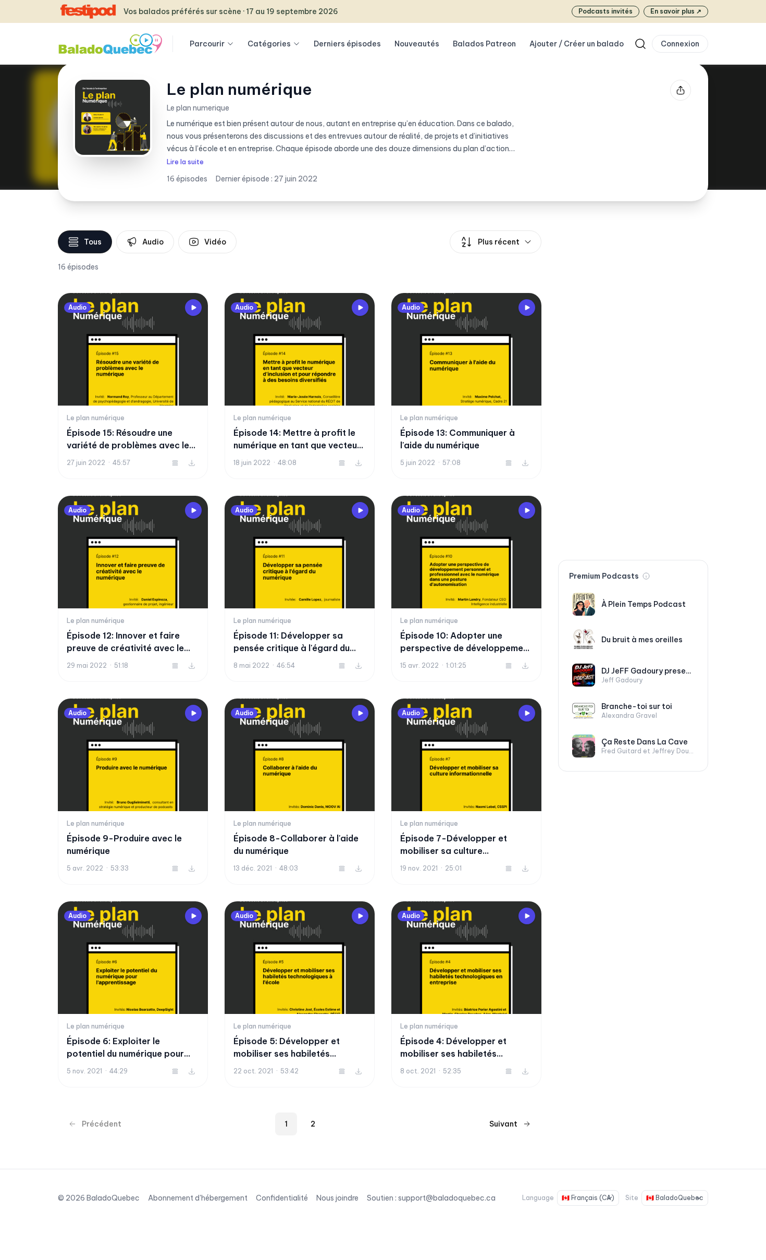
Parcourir (207, 43)
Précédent (101, 1124)
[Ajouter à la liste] (175, 463)
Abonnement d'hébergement (198, 1198)
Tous (93, 242)
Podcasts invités (605, 11)
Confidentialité (282, 1198)
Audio (153, 242)
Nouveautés (416, 43)
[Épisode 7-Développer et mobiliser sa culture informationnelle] (466, 792)
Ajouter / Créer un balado (576, 43)
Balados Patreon (484, 43)
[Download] (191, 463)
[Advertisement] (633, 386)
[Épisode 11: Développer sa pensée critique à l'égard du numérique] (300, 589)
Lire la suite (185, 162)
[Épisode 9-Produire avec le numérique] (133, 792)
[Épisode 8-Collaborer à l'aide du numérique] (300, 792)
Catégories (269, 43)
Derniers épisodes (347, 43)
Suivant (503, 1124)
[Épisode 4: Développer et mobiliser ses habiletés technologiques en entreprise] (466, 994)
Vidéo (215, 242)
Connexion (680, 43)
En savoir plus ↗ (675, 11)
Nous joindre (337, 1198)
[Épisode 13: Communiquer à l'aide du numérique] (466, 386)
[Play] (193, 307)
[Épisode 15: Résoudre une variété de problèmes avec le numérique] (133, 386)
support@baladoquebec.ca (447, 1198)
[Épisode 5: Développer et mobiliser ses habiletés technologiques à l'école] (300, 994)
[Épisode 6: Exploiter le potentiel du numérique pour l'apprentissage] (133, 994)
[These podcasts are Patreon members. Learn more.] (646, 576)
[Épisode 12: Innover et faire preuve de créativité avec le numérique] (133, 589)
